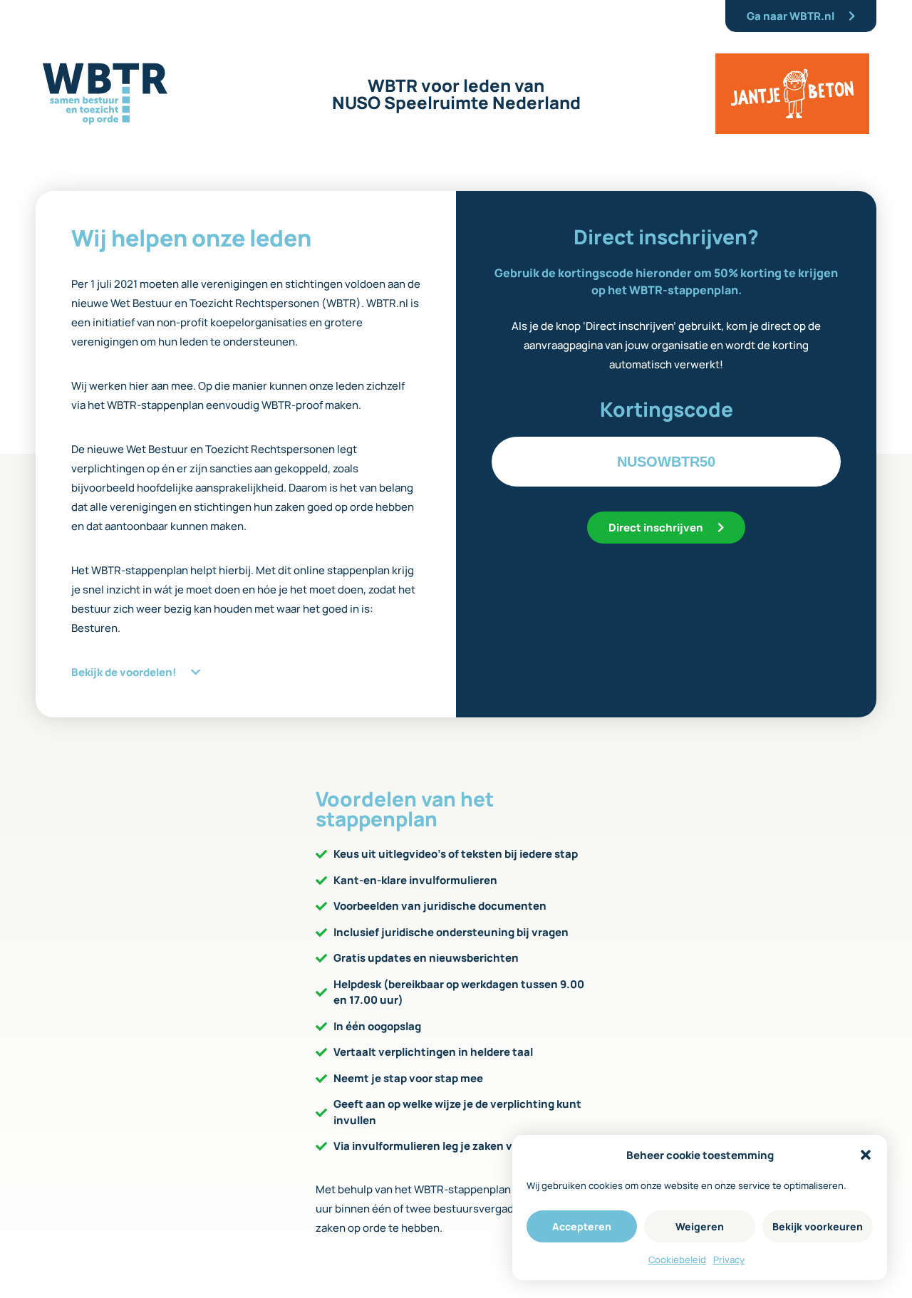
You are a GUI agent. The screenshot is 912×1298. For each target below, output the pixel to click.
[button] (866, 1155)
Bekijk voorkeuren (817, 1226)
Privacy (729, 1259)
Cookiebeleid (677, 1259)
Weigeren (699, 1226)
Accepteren (581, 1226)
